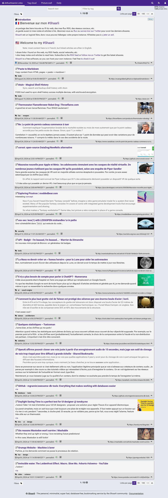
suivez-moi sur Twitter (90, 31)
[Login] (165, 3)
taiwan (20, 316)
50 (139, 14)
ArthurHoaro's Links (13, 3)
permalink (42, 63)
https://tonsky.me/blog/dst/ (139, 425)
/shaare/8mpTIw (143, 63)
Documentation (136, 493)
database (21, 393)
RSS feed (74, 55)
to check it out (87, 59)
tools (20, 76)
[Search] (152, 3)
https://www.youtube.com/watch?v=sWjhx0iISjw (131, 477)
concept (29, 196)
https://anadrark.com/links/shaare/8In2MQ (133, 380)
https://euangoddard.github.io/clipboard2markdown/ (130, 79)
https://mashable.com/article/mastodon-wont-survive (129, 442)
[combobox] (99, 9)
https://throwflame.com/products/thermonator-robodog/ (128, 118)
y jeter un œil (108, 35)
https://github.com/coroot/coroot (137, 159)
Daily (59, 3)
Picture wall (46, 3)
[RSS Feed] (159, 3)
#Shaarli (53, 23)
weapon (26, 116)
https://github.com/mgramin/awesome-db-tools (132, 396)
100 (143, 14)
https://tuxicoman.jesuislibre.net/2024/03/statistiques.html (127, 344)
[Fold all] (152, 14)
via (16, 389)
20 (134, 14)
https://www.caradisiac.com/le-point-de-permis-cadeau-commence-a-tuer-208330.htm (129, 142)
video (20, 474)
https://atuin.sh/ (143, 99)
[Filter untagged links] (21, 14)
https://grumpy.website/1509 (139, 458)
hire (19, 422)
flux (75, 31)
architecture (30, 316)
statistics (21, 341)
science (27, 474)
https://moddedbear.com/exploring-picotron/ (133, 214)
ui (24, 422)
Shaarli (18, 35)
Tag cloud (31, 3)
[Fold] (151, 63)
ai (18, 290)
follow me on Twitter (91, 55)
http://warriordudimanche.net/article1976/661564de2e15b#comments (123, 254)
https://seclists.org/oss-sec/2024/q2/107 (134, 234)
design (29, 422)
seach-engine (27, 290)
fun (19, 116)
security (21, 231)
